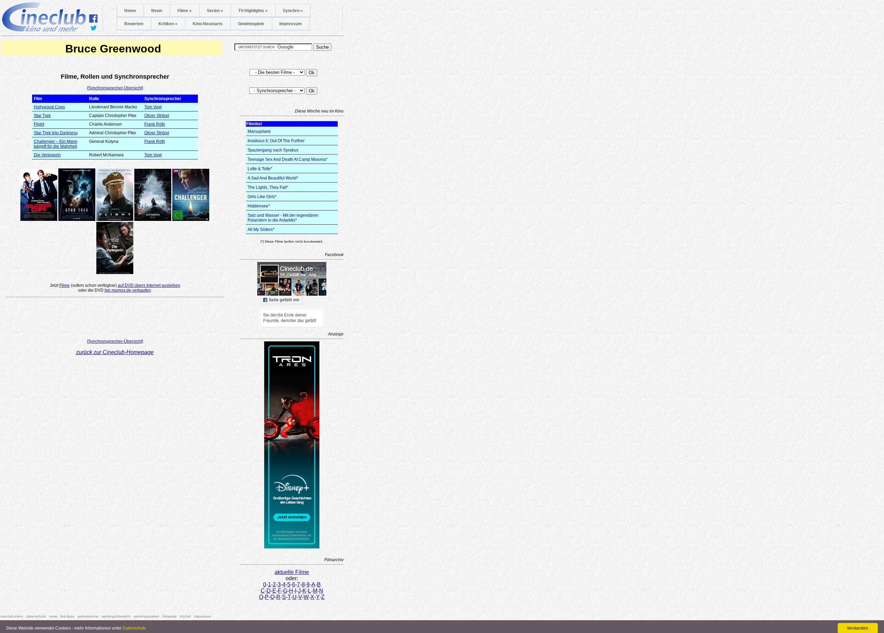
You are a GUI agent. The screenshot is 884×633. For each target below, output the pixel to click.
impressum (202, 616)
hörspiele (169, 616)
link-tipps (67, 616)
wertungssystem (146, 616)
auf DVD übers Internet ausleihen (149, 285)
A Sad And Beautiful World (272, 178)
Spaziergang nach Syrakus (273, 150)
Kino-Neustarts (208, 23)
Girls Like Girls (261, 196)
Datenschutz (134, 628)
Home (130, 10)
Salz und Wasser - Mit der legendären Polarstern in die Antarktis (283, 218)
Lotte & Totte (259, 168)
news (53, 616)
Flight (39, 124)
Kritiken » (167, 23)
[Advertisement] (115, 319)
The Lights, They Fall (267, 187)
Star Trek (42, 115)
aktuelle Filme (292, 572)
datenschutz (36, 616)
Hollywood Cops (49, 107)
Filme (64, 285)
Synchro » (293, 10)
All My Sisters (260, 229)
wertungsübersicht (116, 616)
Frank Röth (154, 124)
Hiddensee (258, 206)
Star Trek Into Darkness (56, 132)
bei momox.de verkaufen (128, 290)
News (156, 10)
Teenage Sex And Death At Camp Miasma (287, 159)
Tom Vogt (153, 107)
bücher (185, 616)
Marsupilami (259, 131)
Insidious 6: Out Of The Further (276, 140)
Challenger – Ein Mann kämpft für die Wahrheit (55, 144)
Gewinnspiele (251, 23)
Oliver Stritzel (156, 115)
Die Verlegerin (47, 155)
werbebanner (87, 616)
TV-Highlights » (253, 10)
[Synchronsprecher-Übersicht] (115, 88)
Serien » (215, 10)
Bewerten (133, 23)
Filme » (184, 10)
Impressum (290, 23)
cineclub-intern (11, 616)
